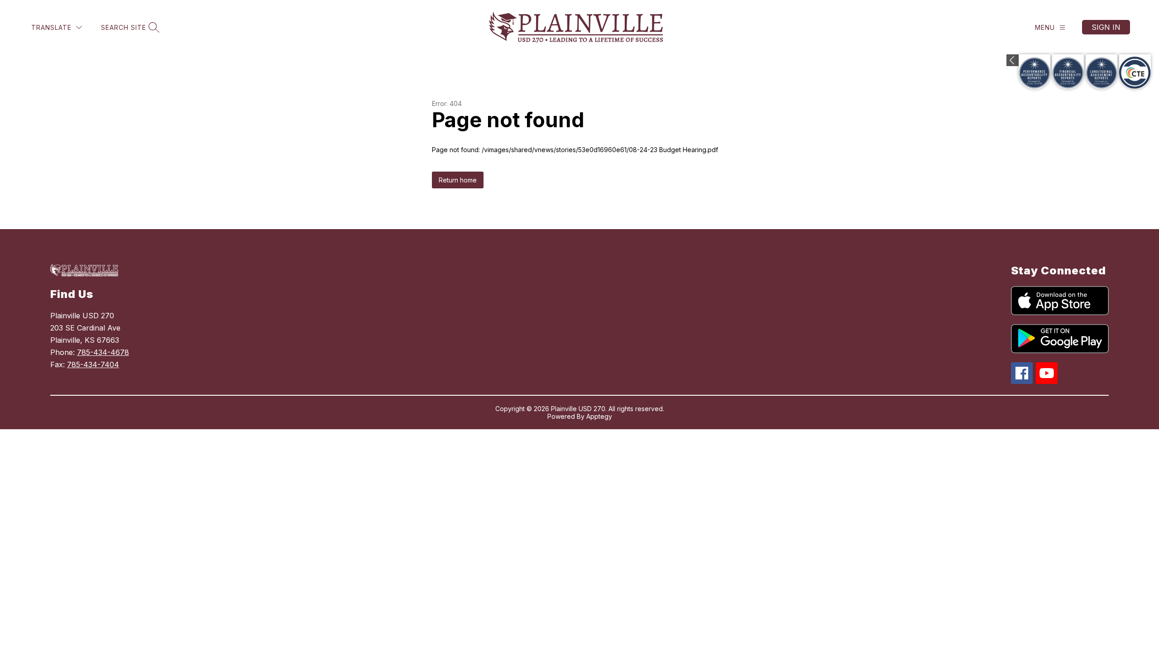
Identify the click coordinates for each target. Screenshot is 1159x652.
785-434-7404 (93, 364)
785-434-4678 (103, 352)
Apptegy (599, 416)
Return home (458, 180)
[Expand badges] (1012, 60)
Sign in (1106, 27)
